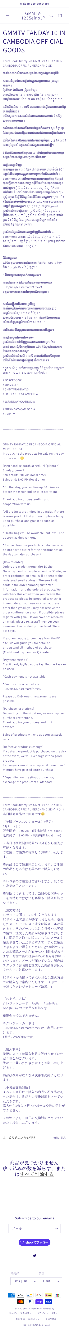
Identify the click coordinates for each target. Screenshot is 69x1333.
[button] (7, 15)
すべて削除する (37, 1174)
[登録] (56, 1228)
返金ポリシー (27, 1313)
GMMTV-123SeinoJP (32, 1308)
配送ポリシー (35, 1319)
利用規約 (20, 1319)
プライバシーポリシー (48, 1313)
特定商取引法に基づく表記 (36, 1325)
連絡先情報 (51, 1319)
